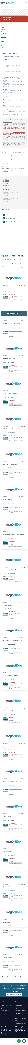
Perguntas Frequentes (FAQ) (20, 1008)
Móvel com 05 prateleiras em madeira (13, 887)
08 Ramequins (6, 922)
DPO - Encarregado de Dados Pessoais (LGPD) (20, 1022)
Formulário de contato (20, 1017)
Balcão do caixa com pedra (10, 393)
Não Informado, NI (11, 291)
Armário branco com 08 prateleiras (12, 640)
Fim (3, 266)
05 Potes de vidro (7, 957)
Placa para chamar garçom (10, 358)
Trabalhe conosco (5, 1008)
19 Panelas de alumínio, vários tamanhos (14, 534)
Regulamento (18, 1005)
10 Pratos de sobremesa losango (12, 781)
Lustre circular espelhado (10, 464)
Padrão (23, 267)
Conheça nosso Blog (6, 1005)
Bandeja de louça (7, 851)
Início (3, 264)
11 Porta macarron (8, 816)
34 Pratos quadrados (8, 711)
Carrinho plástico (7, 605)
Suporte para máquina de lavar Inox (12, 570)
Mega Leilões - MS (5, 1010)
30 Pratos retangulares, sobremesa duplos (12, 746)
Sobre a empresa (5, 1007)
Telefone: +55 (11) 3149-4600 (21, 1019)
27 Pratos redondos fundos (10, 675)
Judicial (4, 294)
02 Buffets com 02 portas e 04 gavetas (13, 429)
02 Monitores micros (8, 288)
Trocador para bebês (8, 499)
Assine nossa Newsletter (14, 994)
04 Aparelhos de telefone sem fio (12, 323)
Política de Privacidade (20, 1010)
